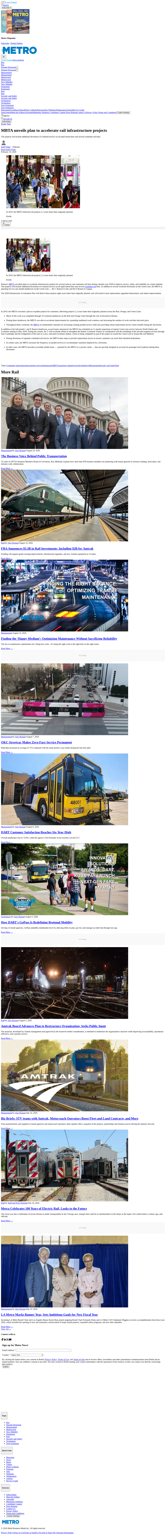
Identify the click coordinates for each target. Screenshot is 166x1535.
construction (23, 365)
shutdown (85, 365)
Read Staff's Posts (8, 149)
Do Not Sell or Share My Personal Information (54, 1533)
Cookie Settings (123, 113)
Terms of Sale (29, 1533)
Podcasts (40, 110)
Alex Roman (20, 450)
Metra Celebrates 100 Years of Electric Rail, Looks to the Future (44, 1208)
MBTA (12, 284)
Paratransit (5, 87)
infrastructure (47, 365)
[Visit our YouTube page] (10, 1340)
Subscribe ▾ (6, 8)
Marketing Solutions (41, 112)
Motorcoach (6, 77)
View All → (6, 1329)
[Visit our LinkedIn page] (5, 1340)
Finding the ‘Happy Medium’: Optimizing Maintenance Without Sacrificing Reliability (59, 638)
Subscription (6, 112)
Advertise (29, 112)
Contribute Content (57, 112)
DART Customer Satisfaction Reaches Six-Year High (36, 832)
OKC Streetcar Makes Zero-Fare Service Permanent (36, 742)
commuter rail (90, 286)
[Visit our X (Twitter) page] (7, 1340)
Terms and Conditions (107, 112)
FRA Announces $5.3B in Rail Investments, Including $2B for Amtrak (47, 548)
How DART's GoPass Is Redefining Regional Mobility (37, 922)
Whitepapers (61, 110)
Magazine (5, 110)
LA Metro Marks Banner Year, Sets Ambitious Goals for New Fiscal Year (49, 1314)
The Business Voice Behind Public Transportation (34, 456)
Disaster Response (8, 67)
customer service (35, 365)
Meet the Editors (18, 112)
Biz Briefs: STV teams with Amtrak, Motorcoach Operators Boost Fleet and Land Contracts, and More (69, 1118)
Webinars (52, 110)
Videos (21, 110)
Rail (2, 91)
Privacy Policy (92, 112)
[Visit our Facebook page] (2, 1340)
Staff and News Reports (17, 1203)
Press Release (71, 112)
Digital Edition (17, 43)
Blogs (16, 110)
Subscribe (5, 43)
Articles (25, 2)
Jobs (46, 110)
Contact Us (81, 112)
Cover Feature (11, 2)
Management (6, 72)
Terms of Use (18, 1533)
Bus (2, 62)
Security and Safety (9, 96)
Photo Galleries (30, 110)
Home (3, 124)
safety (72, 365)
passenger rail (64, 365)
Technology (6, 101)
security (78, 365)
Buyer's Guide (78, 110)
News (19, 2)
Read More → (7, 468)
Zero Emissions (7, 105)
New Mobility (7, 82)
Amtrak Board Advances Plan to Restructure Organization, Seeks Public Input (53, 1026)
